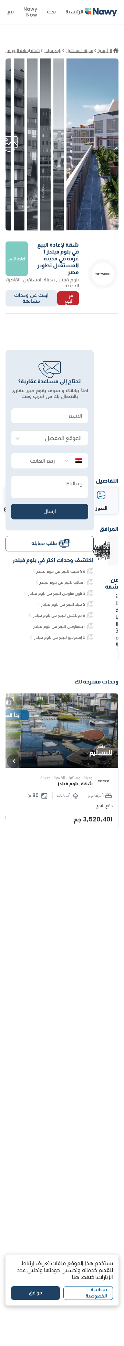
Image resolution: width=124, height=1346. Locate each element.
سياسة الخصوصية (96, 1292)
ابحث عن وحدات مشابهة (31, 298)
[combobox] (56, 438)
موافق (35, 1292)
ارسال (49, 511)
